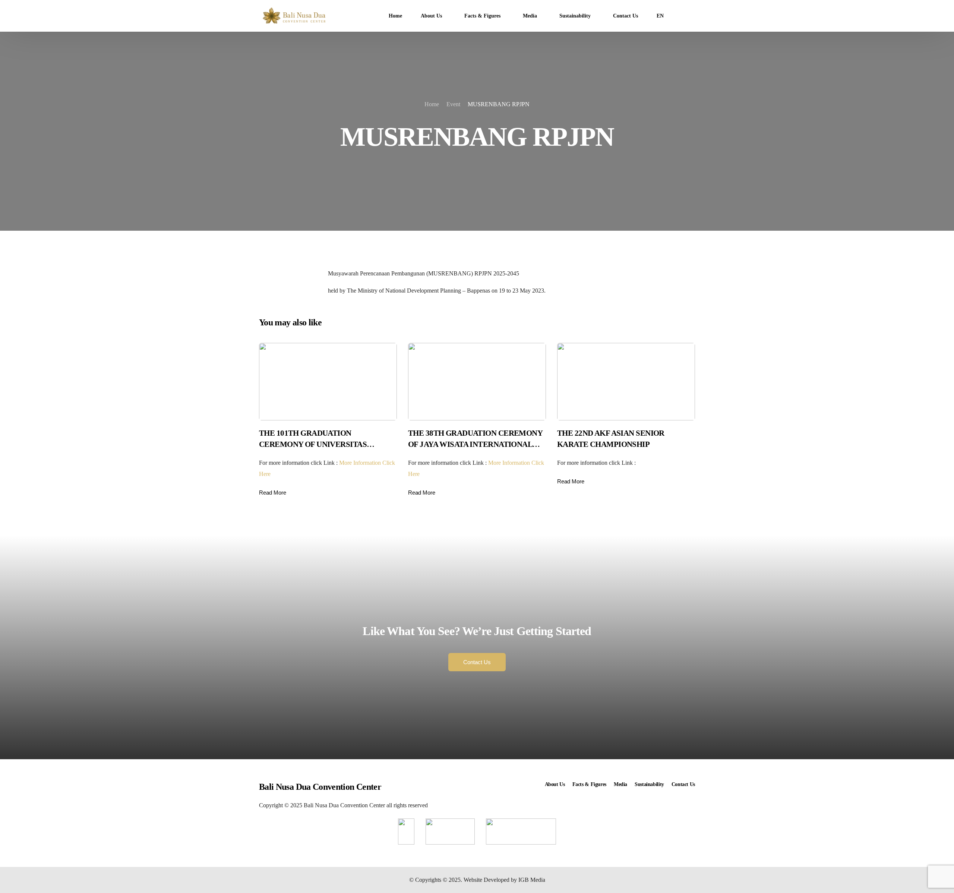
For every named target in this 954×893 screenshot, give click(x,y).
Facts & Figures (589, 784)
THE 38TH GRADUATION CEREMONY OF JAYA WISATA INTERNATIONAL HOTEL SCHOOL (475, 444)
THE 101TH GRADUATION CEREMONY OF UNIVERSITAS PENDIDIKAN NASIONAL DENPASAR (324, 444)
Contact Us (683, 784)
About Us (555, 784)
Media (620, 784)
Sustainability (649, 784)
